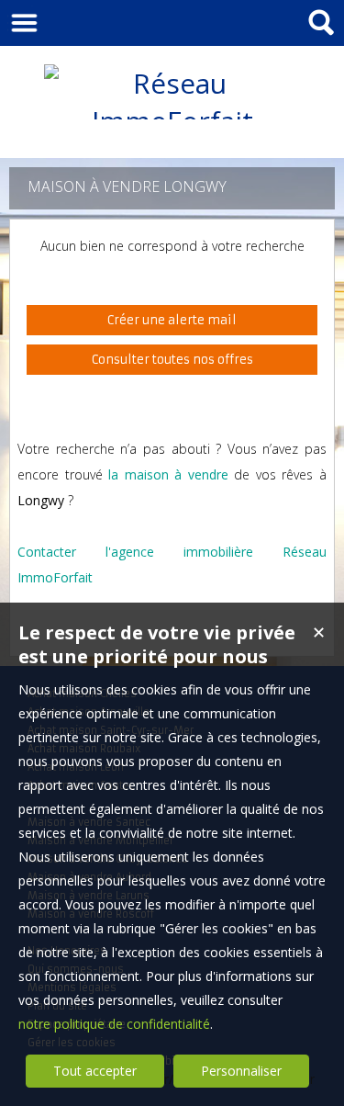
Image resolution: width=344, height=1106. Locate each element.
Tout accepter (95, 1070)
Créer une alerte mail (172, 320)
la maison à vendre (168, 474)
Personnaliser (241, 1070)
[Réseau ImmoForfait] (172, 121)
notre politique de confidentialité (114, 1024)
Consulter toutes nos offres (172, 359)
